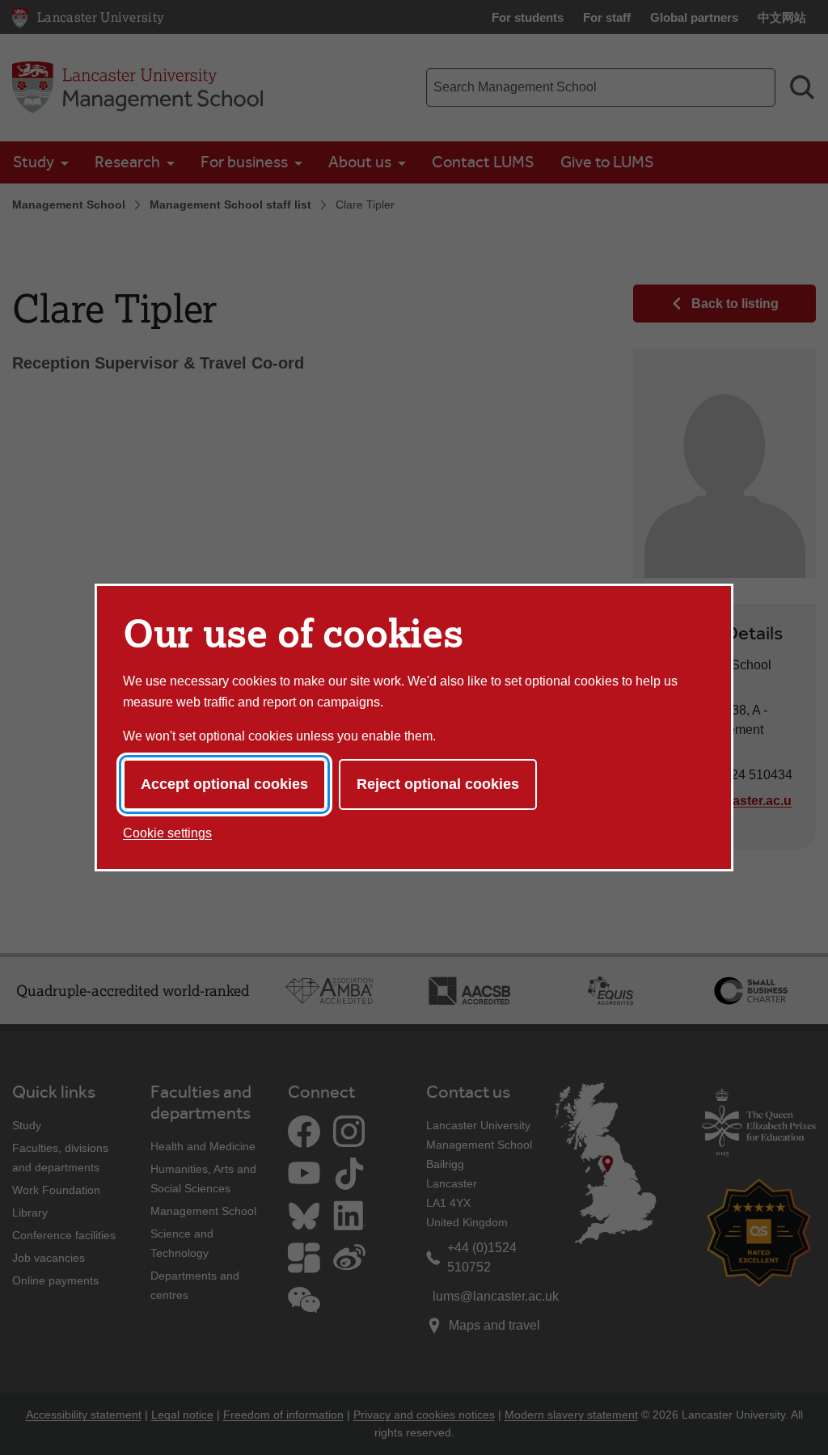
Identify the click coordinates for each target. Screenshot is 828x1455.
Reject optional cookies (438, 784)
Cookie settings (167, 833)
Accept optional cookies (224, 784)
